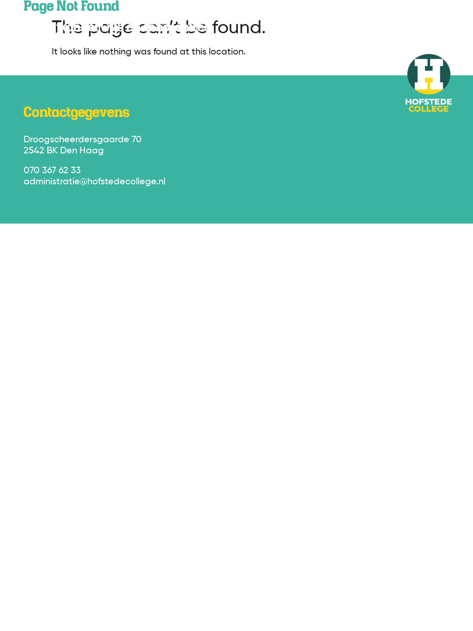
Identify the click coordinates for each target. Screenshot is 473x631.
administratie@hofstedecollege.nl (94, 182)
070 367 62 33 (52, 171)
